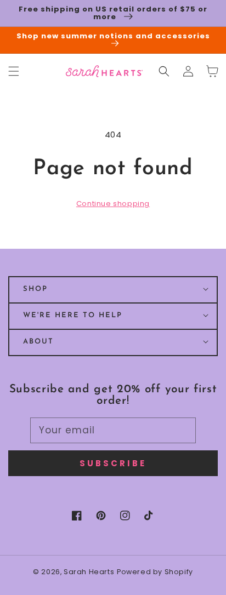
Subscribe (113, 463)
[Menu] (14, 71)
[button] (164, 71)
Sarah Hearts (89, 571)
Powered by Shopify (155, 571)
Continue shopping (113, 203)
